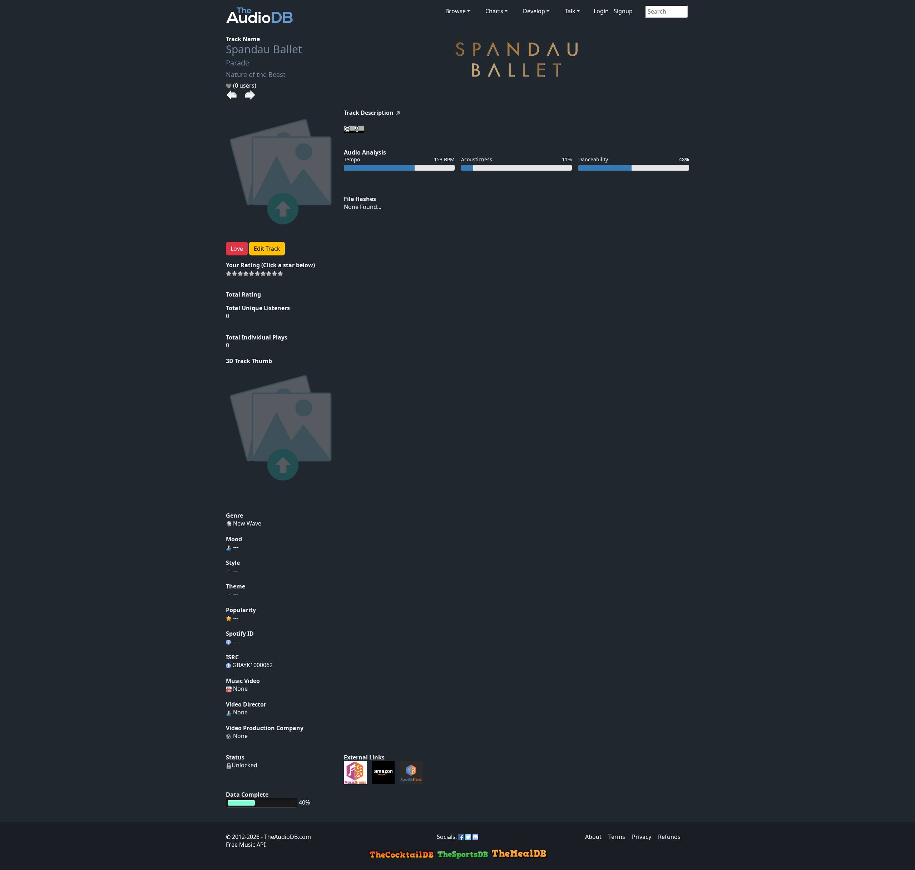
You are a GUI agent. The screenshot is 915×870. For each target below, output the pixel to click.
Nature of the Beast (256, 74)
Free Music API (246, 845)
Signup (623, 11)
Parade (237, 63)
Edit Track (267, 249)
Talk (570, 11)
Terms (616, 837)
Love (237, 249)
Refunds (669, 837)
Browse (455, 11)
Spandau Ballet (264, 49)
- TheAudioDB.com (285, 837)
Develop (534, 11)
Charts (494, 11)
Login (601, 11)
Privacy (641, 837)
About (593, 837)
